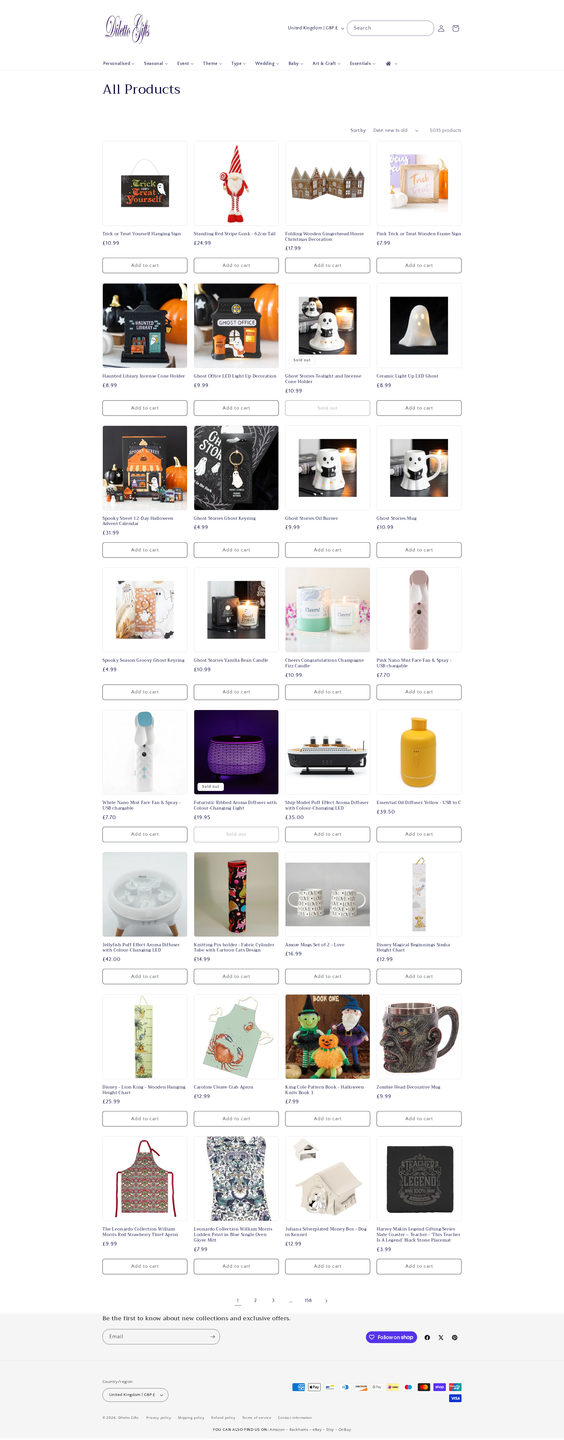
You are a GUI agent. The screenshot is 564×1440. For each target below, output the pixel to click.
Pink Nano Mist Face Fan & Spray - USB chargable (414, 663)
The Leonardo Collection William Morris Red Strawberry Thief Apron (140, 1232)
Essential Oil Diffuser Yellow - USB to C (419, 803)
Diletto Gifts (128, 1418)
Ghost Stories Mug (396, 518)
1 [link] (238, 1301)
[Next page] (326, 1301)
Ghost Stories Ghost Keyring (225, 518)
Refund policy (223, 1418)
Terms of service (257, 1418)
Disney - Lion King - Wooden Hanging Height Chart (144, 1090)
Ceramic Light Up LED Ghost (408, 376)
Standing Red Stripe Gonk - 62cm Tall (235, 234)
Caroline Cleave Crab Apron (224, 1087)
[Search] (426, 28)
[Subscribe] (212, 1336)
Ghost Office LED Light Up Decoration (235, 376)
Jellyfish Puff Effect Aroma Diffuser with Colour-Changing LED (141, 947)
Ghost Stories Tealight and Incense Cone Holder (323, 379)
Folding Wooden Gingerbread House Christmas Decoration (324, 236)
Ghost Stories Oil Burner (311, 518)
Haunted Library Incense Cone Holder (143, 376)
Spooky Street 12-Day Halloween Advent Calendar (138, 521)
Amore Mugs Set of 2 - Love (315, 945)
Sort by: (359, 130)
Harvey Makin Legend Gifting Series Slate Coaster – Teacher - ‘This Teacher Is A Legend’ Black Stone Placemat (418, 1235)
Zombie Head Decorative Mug (409, 1087)
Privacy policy (158, 1418)
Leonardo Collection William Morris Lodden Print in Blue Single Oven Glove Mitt (233, 1235)
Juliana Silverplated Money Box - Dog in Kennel (326, 1232)
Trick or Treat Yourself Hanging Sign (141, 234)
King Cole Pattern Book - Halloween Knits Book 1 (324, 1090)
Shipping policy (191, 1418)
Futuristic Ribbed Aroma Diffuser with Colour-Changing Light (235, 805)
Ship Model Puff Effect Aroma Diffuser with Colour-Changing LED (326, 805)
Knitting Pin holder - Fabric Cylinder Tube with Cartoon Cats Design (234, 947)
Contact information (295, 1418)
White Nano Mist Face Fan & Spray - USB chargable (141, 805)
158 (308, 1301)
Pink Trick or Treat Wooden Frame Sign (419, 234)
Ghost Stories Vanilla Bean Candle (231, 660)
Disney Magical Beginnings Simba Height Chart (413, 947)
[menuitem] (119, 64)
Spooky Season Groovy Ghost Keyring (143, 660)
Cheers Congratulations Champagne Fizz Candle (324, 663)
